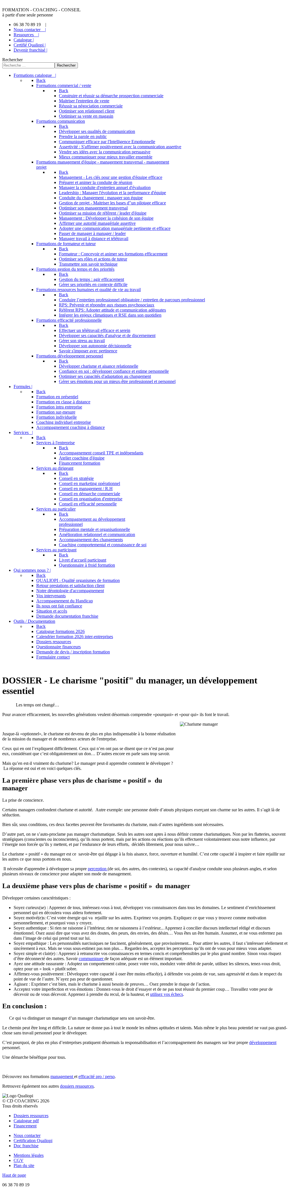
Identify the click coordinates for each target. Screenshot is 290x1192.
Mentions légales (29, 1155)
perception (98, 868)
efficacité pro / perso (96, 1076)
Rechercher (12, 59)
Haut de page (14, 1175)
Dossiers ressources (31, 1115)
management (62, 1076)
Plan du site (24, 1165)
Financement (25, 1125)
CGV (19, 1160)
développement (262, 1042)
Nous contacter (27, 1135)
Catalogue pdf (26, 1120)
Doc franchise (26, 1145)
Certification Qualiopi (33, 1140)
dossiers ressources (77, 1086)
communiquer (92, 958)
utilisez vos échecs (166, 994)
